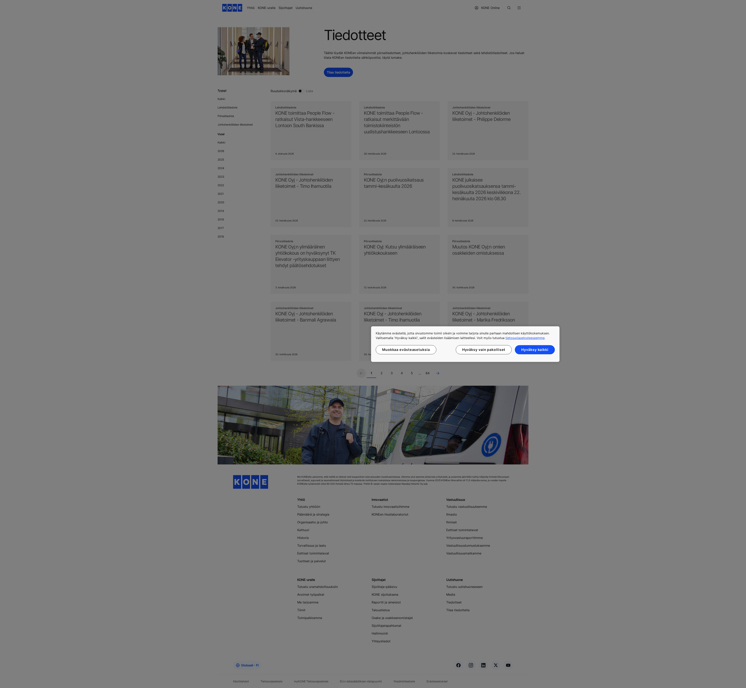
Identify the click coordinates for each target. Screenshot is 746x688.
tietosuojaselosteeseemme (525, 338)
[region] (465, 344)
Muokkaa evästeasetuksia (406, 350)
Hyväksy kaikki (534, 350)
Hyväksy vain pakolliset (483, 350)
